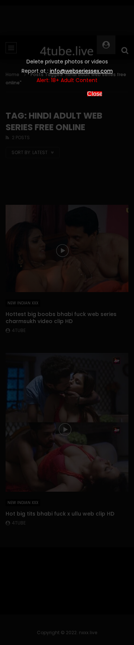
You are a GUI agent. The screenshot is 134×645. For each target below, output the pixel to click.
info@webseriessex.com (81, 71)
